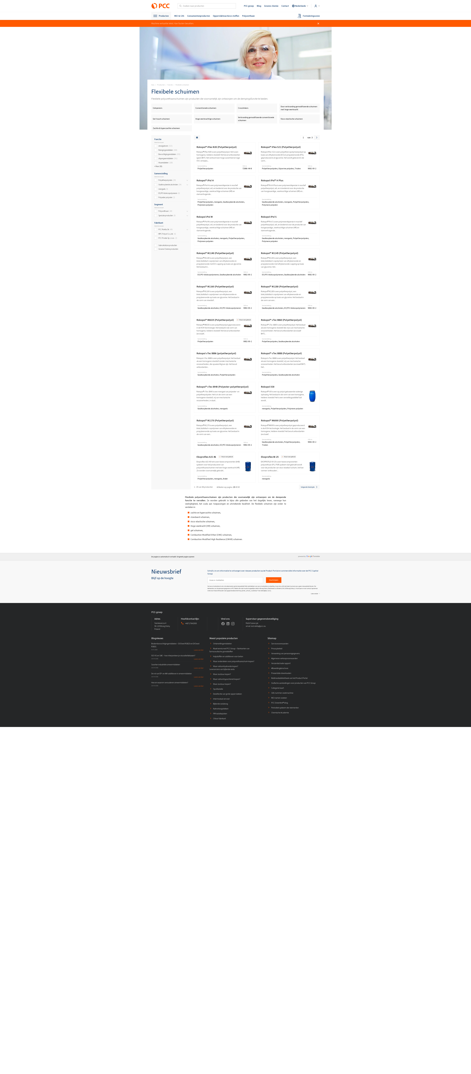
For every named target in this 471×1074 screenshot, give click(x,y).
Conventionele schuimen (205, 108)
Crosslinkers (243, 108)
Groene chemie (271, 6)
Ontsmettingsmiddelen (222, 643)
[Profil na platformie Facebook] (223, 624)
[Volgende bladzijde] (317, 137)
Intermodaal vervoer (221, 699)
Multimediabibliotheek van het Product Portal (289, 678)
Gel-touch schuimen (161, 119)
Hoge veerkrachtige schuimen (207, 119)
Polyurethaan (248, 15)
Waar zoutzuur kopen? (222, 674)
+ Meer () (158, 166)
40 (236, 487)
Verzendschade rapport (280, 663)
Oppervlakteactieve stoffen (226, 15)
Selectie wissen (159, 142)
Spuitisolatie (218, 689)
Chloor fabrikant (219, 718)
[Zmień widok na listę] (197, 137)
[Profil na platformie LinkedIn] (228, 624)
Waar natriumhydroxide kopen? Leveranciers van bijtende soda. (223, 668)
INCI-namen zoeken (279, 698)
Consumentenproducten (198, 15)
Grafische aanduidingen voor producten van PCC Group (293, 683)
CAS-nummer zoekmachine (282, 693)
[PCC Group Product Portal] (160, 6)
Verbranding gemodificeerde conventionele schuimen (256, 119)
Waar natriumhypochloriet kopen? (226, 679)
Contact (285, 6)
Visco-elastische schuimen (292, 119)
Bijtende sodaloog (220, 703)
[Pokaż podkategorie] (187, 180)
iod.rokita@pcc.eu (258, 626)
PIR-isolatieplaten (220, 713)
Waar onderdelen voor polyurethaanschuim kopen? (233, 661)
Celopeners (157, 108)
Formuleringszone (311, 15)
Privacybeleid (276, 648)
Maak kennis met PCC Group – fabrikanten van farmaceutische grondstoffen (229, 650)
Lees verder (314, 594)
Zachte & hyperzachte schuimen (166, 128)
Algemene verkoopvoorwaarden (284, 658)
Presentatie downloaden (281, 673)
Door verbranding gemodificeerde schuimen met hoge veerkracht (299, 108)
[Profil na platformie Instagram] (233, 624)
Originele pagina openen (185, 557)
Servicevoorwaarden (279, 643)
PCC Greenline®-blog (279, 702)
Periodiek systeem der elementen (285, 707)
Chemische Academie (280, 712)
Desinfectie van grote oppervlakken (227, 694)
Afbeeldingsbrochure (279, 668)
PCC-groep (249, 6)
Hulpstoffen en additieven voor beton (228, 656)
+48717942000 (191, 623)
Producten (164, 15)
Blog (259, 6)
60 (239, 487)
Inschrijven (273, 580)
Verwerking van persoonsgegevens (285, 653)
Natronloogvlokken (220, 708)
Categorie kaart (277, 688)
